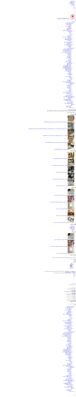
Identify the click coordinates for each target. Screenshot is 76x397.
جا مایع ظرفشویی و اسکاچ (67, 30)
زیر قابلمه (69, 310)
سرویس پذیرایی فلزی (67, 51)
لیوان (70, 78)
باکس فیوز (69, 368)
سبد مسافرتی (69, 326)
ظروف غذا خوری (69, 357)
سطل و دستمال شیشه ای (67, 99)
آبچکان (70, 25)
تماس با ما (72, 5)
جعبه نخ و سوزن (68, 378)
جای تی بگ (69, 60)
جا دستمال (69, 98)
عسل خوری (69, 71)
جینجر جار (69, 86)
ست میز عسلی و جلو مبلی (67, 92)
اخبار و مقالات (72, 226)
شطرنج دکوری (68, 87)
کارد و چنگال (69, 347)
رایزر (70, 41)
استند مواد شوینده (69, 102)
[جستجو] (75, 20)
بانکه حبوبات (69, 36)
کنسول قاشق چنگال (68, 39)
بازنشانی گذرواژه (73, 290)
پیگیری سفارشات (71, 2)
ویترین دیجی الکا (72, 107)
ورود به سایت (73, 291)
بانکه (71, 34)
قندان (70, 72)
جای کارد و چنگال (68, 61)
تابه (70, 32)
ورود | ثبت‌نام (73, 21)
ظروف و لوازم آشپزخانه (70, 22)
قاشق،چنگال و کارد (69, 346)
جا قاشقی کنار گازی (68, 309)
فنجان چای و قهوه (68, 69)
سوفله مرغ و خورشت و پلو (67, 81)
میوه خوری (69, 53)
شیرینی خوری (69, 341)
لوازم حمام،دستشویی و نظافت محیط (68, 96)
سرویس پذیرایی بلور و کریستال (66, 52)
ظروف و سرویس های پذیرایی (68, 48)
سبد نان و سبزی (68, 43)
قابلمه (70, 315)
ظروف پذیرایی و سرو (71, 331)
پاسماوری (69, 46)
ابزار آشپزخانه (69, 24)
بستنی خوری (69, 56)
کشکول (69, 62)
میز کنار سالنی (68, 93)
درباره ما (73, 4)
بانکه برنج (69, 37)
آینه (70, 372)
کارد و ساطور (69, 29)
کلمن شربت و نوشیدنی (69, 82)
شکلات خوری (69, 57)
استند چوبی (69, 40)
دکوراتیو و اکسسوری (71, 83)
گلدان (70, 90)
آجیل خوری (69, 54)
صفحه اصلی (72, 1)
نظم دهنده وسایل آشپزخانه (68, 38)
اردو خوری (69, 55)
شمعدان (69, 373)
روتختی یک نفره (68, 389)
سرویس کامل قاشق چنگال (67, 66)
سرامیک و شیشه (68, 76)
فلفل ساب (69, 27)
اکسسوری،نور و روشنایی (68, 95)
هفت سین (69, 88)
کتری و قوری (69, 45)
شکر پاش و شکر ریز (68, 70)
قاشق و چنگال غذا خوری (67, 67)
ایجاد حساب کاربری (73, 301)
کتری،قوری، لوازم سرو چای (68, 44)
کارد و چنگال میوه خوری (67, 65)
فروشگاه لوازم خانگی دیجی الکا (66, 272)
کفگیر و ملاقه (69, 28)
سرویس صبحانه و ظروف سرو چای (67, 351)
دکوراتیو (71, 367)
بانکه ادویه (69, 35)
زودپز (70, 33)
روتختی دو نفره (68, 106)
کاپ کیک (69, 59)
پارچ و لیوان (70, 77)
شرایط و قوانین (72, 3)
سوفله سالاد (69, 79)
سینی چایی (69, 73)
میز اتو (71, 101)
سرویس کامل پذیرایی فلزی (67, 50)
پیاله (70, 58)
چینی (70, 75)
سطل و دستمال (70, 97)
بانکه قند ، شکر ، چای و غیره (66, 320)
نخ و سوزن (70, 94)
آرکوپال (70, 74)
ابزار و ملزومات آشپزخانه (68, 23)
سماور (70, 330)
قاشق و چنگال (68, 64)
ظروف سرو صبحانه (68, 352)
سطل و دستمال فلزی (67, 383)
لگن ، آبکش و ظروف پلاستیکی (68, 325)
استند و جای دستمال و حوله (68, 103)
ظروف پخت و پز (70, 31)
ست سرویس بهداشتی (69, 100)
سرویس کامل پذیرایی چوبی (67, 49)
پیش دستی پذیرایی (68, 336)
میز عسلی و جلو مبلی (69, 91)
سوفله (71, 362)
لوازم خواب (72, 104)
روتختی (71, 388)
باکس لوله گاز (69, 85)
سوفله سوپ (69, 80)
